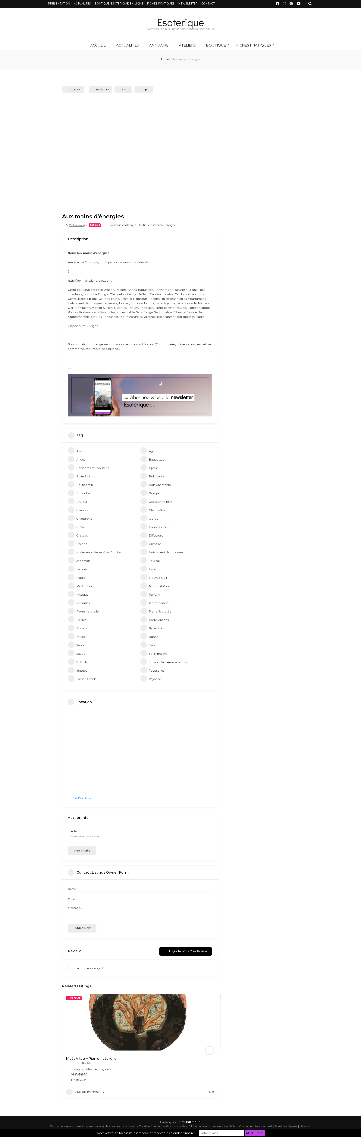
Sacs (152, 645)
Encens (81, 544)
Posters (81, 628)
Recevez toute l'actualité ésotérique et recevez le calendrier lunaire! (146, 1133)
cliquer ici (112, 349)
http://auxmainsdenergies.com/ (90, 280)
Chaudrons (84, 518)
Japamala (83, 561)
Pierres (81, 620)
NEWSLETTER (188, 3)
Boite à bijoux (86, 476)
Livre (152, 569)
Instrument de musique (166, 552)
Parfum (154, 594)
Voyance (155, 679)
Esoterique (180, 22)
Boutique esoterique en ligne (157, 225)
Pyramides (156, 628)
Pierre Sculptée (160, 611)
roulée (81, 637)
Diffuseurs (156, 535)
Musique (82, 594)
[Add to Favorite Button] (211, 999)
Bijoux (153, 468)
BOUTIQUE (216, 45)
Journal (154, 561)
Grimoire (155, 544)
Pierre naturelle (87, 611)
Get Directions (81, 798)
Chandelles (157, 510)
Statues (81, 670)
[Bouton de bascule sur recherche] (310, 4)
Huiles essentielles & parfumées (99, 552)
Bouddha (83, 493)
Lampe (81, 569)
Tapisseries (156, 670)
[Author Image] (209, 1050)
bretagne (77, 1069)
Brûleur (81, 501)
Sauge (80, 653)
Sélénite (82, 662)
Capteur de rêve (160, 501)
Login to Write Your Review (188, 951)
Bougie (154, 493)
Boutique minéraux (86, 1091)
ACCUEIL (98, 45)
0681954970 (79, 1074)
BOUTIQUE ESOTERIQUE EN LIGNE (119, 3)
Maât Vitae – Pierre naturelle (91, 1059)
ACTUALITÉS (82, 3)
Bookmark (102, 89)
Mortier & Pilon (159, 586)
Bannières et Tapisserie (92, 468)
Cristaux (82, 535)
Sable (80, 645)
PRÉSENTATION (59, 3)
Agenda (154, 451)
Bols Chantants (160, 485)
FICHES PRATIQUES (160, 3)
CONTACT (208, 3)
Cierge (153, 518)
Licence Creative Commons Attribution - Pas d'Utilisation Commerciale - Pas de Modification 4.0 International (200, 1126)
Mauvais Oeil (158, 577)
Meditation (84, 586)
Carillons (82, 510)
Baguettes (156, 459)
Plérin (108, 1069)
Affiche (81, 451)
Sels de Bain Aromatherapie (169, 662)
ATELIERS (187, 45)
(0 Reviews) (77, 225)
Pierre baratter (159, 603)
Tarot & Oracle (86, 679)
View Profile (82, 850)
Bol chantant (158, 476)
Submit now (82, 928)
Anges (80, 459)
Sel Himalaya (158, 653)
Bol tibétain (84, 485)
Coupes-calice (159, 527)
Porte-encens (159, 620)
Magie (80, 577)
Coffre (80, 527)
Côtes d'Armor (93, 1069)
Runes (153, 637)
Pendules (83, 603)
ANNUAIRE (158, 45)
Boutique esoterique (122, 225)
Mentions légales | (287, 1126)
